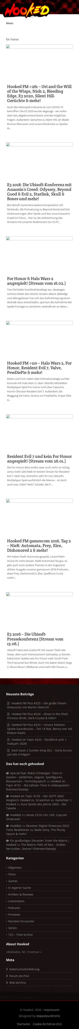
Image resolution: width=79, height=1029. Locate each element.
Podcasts (14, 908)
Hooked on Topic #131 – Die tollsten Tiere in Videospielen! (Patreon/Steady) (37, 785)
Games (13, 881)
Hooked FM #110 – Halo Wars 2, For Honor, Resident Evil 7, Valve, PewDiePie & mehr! (39, 367)
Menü (9, 23)
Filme (12, 874)
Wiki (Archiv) (17, 982)
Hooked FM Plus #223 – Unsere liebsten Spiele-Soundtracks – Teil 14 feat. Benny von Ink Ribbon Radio (39, 729)
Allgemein (15, 867)
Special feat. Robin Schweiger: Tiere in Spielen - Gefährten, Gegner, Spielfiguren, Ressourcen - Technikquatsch (34, 777)
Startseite (23, 1024)
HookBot (15, 815)
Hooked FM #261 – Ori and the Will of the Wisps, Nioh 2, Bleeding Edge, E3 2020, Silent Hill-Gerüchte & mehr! (39, 93)
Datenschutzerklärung (24, 969)
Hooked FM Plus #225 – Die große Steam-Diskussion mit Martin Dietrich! (37, 705)
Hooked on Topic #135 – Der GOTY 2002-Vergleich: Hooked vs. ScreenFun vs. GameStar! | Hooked (39, 800)
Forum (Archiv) (19, 976)
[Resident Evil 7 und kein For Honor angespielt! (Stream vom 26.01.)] (39, 432)
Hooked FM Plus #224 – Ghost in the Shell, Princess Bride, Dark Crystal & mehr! (37, 716)
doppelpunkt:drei (48, 1016)
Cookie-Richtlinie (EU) (47, 1024)
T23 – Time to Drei (20, 935)
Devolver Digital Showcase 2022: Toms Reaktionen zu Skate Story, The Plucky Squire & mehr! (38, 830)
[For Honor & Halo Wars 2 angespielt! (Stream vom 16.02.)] (39, 254)
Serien (12, 928)
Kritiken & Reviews (20, 894)
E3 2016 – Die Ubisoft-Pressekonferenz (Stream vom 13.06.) (35, 638)
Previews (14, 914)
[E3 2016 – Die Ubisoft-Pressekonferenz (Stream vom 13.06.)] (39, 610)
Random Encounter (21, 921)
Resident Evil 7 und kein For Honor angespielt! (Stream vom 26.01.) (39, 459)
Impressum (51, 1010)
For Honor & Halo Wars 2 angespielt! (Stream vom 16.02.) (36, 281)
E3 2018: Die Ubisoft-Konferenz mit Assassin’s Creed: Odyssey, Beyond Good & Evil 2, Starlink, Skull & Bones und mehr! (39, 191)
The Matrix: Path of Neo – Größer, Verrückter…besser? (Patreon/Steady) (36, 847)
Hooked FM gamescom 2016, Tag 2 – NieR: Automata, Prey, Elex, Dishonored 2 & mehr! (39, 545)
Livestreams (16, 901)
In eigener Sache (19, 888)
